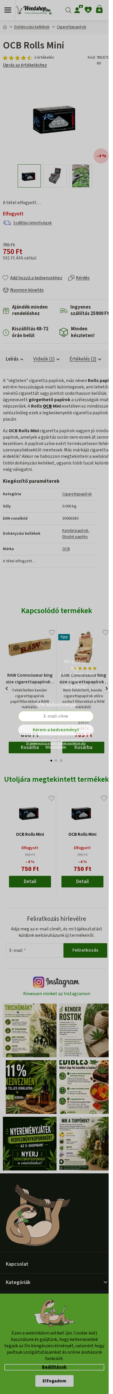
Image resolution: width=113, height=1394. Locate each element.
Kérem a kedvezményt (56, 730)
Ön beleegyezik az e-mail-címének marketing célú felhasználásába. (56, 745)
